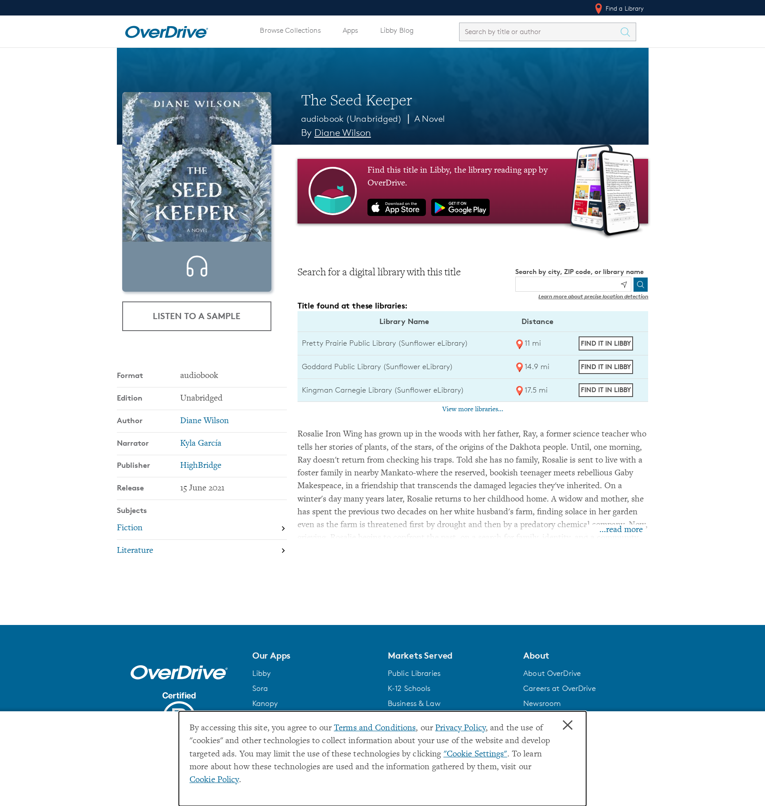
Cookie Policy (214, 780)
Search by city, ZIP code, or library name (579, 271)
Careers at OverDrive (559, 688)
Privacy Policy (460, 728)
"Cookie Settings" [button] (475, 754)
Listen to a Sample (196, 315)
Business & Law (414, 703)
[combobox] (540, 31)
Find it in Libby (606, 343)
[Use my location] (624, 285)
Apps (351, 30)
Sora (260, 688)
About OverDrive (552, 673)
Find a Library (624, 8)
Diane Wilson (342, 132)
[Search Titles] (628, 32)
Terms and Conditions (375, 728)
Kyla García (200, 444)
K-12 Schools (409, 688)
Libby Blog (396, 30)
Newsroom (542, 703)
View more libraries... (472, 409)
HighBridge (200, 466)
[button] (314, 655)
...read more (621, 530)
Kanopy (265, 703)
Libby (261, 673)
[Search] (641, 285)
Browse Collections (290, 30)
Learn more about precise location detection (593, 296)
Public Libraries (414, 673)
